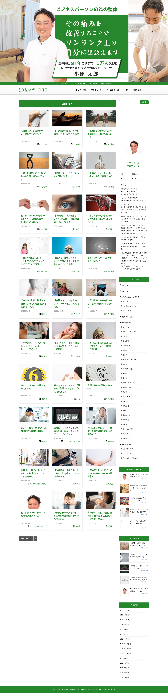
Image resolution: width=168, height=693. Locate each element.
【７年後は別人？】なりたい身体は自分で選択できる (100, 174)
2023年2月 (123, 634)
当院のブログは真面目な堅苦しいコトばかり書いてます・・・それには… (66, 430)
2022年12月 (124, 644)
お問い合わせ (138, 90)
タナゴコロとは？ (114, 90)
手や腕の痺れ (127, 369)
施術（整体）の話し (129, 458)
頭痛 (124, 424)
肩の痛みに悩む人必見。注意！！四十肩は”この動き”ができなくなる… (100, 515)
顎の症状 (125, 433)
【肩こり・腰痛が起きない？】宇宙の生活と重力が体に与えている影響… (66, 261)
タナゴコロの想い (128, 306)
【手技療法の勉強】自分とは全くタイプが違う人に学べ (66, 133)
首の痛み (125, 438)
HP (126, 90)
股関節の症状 (127, 387)
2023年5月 (123, 620)
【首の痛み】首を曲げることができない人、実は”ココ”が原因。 (100, 345)
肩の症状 (125, 396)
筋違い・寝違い (127, 383)
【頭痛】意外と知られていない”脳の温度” (66, 174)
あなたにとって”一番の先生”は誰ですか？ (99, 259)
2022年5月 (123, 677)
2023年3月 (123, 629)
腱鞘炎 (125, 406)
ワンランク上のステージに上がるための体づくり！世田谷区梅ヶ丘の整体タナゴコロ (86, 689)
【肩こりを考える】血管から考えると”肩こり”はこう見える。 (100, 218)
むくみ (125, 336)
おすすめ (124, 285)
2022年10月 (124, 653)
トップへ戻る (81, 90)
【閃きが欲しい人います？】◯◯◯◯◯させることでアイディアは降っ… (34, 261)
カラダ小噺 (110, 144)
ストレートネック (128, 332)
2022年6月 (123, 673)
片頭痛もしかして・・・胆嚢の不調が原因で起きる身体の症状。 (100, 430)
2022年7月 (123, 668)
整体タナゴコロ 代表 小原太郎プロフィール (33, 514)
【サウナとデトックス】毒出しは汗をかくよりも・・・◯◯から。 (33, 345)
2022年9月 (123, 658)
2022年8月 (123, 663)
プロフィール (96, 90)
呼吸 (124, 355)
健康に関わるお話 (126, 317)
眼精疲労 (77, 526)
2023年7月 (123, 610)
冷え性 (125, 350)
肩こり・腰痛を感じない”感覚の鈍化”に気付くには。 (33, 429)
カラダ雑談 (76, 144)
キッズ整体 (126, 301)
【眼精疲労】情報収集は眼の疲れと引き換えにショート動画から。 (66, 473)
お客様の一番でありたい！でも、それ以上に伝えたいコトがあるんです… (33, 473)
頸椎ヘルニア (127, 429)
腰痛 (124, 401)
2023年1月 (123, 639)
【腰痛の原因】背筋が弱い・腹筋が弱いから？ (32, 132)
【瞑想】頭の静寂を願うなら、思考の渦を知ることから (100, 303)
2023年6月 (123, 615)
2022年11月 (124, 648)
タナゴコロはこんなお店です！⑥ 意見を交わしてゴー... (138, 523)
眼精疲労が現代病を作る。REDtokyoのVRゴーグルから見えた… (66, 515)
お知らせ (44, 399)
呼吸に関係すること (129, 359)
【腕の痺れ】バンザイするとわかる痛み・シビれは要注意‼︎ (100, 473)
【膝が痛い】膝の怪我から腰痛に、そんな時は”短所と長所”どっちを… (33, 303)
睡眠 (124, 378)
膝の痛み (125, 415)
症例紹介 (77, 229)
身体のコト (124, 444)
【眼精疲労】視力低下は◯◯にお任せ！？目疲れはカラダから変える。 (66, 218)
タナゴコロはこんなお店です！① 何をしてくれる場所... (138, 488)
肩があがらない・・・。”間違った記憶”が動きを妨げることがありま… (67, 388)
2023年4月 (123, 624)
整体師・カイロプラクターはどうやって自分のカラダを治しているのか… (33, 218)
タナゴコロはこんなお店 (71, 441)
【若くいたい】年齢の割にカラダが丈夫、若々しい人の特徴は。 (66, 345)
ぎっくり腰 (43, 144)
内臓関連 (44, 356)
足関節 (125, 419)
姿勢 (124, 364)
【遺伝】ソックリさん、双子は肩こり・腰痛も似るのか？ (100, 133)
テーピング (126, 310)
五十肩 (78, 399)
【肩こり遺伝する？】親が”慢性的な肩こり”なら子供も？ (33, 176)
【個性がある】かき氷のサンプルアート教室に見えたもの (66, 303)
